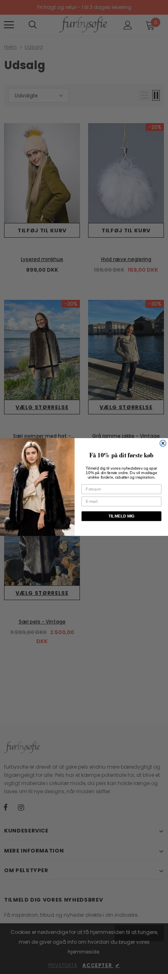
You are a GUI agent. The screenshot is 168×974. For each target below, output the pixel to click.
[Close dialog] (163, 443)
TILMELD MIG (121, 516)
